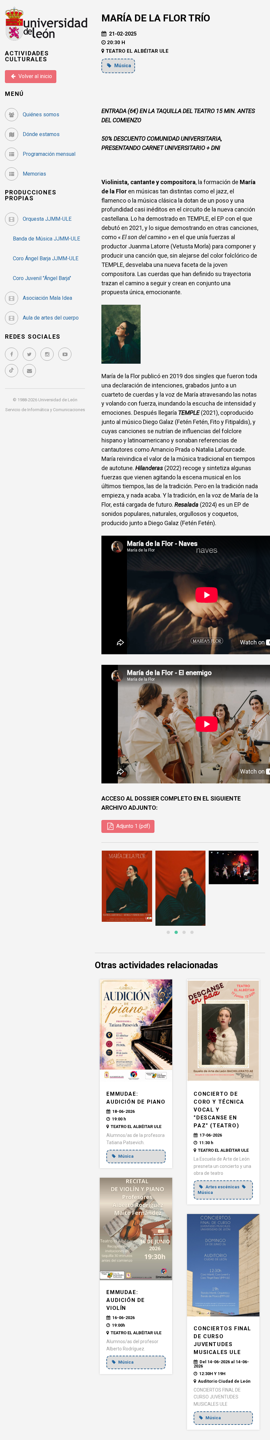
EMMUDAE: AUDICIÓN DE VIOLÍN (125, 1300)
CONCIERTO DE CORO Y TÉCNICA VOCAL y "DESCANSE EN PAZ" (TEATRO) (219, 1110)
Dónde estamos (40, 134)
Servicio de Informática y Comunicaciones (45, 409)
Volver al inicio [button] (34, 76)
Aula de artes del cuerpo (50, 318)
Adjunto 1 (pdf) (132, 826)
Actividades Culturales (27, 56)
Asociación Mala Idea (46, 298)
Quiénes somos (40, 114)
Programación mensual (48, 154)
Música (122, 66)
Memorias (33, 174)
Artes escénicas (222, 1186)
